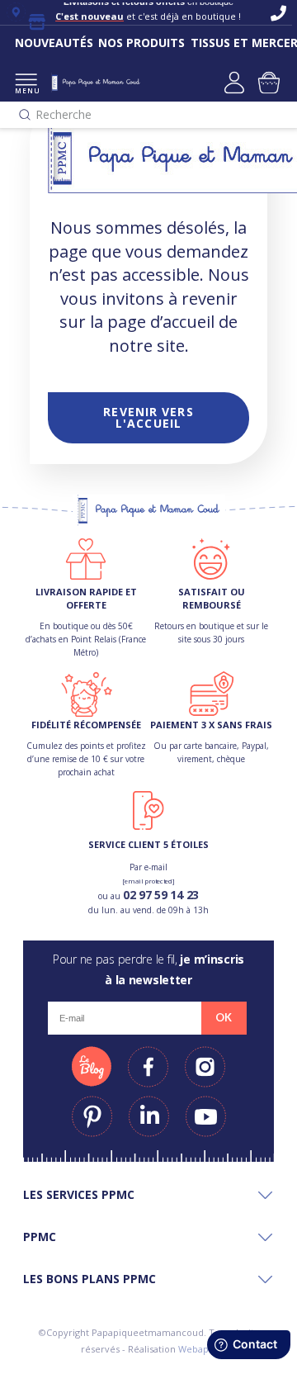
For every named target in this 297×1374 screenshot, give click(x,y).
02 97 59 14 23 (161, 895)
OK (223, 1017)
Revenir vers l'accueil (148, 417)
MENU (26, 90)
